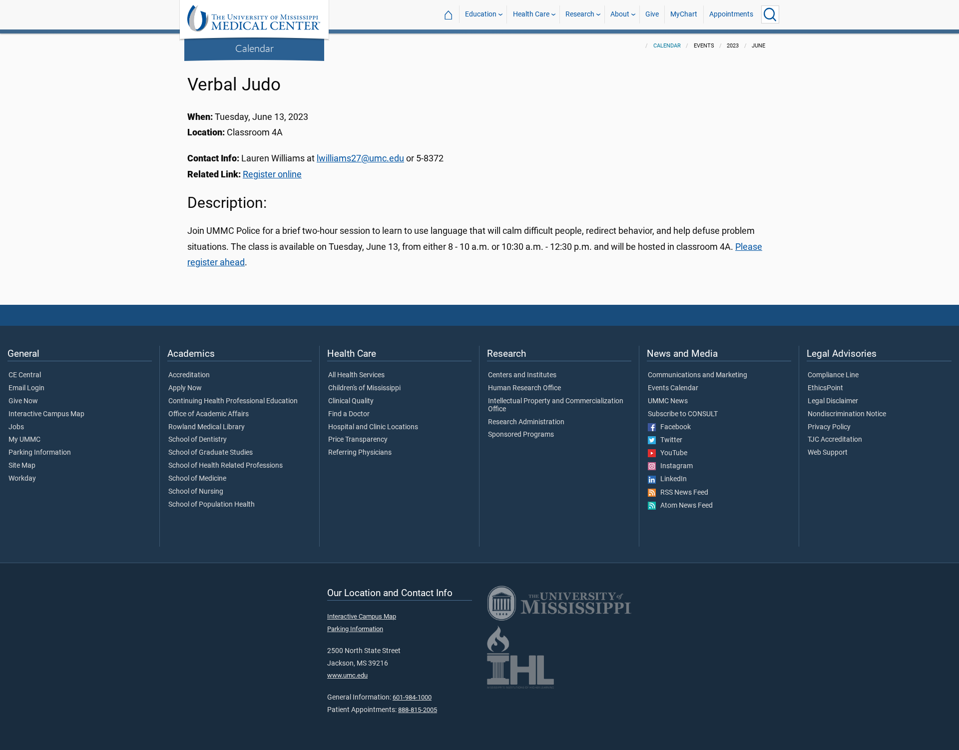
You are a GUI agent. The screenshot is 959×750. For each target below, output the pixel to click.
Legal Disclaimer (833, 401)
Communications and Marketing (697, 375)
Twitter (669, 440)
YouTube (671, 453)
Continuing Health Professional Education (233, 401)
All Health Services (356, 375)
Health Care (531, 14)
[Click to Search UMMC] (770, 14)
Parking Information (39, 453)
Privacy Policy (829, 427)
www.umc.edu (347, 675)
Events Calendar (673, 388)
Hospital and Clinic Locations (373, 427)
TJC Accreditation (835, 440)
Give (652, 14)
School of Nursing (195, 492)
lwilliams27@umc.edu (360, 158)
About (619, 14)
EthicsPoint (825, 388)
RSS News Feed (682, 493)
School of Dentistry (197, 440)
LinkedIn (671, 479)
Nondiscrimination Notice (847, 414)
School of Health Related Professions (225, 466)
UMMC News (668, 401)
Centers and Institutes (522, 375)
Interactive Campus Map (46, 414)
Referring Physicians (360, 453)
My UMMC (24, 440)
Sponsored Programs (521, 435)
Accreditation (189, 375)
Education (480, 14)
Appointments (731, 14)
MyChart (683, 14)
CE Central (24, 375)
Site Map (21, 466)
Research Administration (526, 422)
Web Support (828, 453)
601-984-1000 (412, 697)
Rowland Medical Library (206, 427)
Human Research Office (524, 388)
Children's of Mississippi (364, 388)
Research (579, 14)
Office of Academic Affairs (208, 414)
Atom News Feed (684, 506)
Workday (22, 479)
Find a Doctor (349, 414)
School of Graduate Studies (210, 453)
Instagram (674, 466)
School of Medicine (197, 479)
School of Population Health (211, 505)
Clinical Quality (351, 401)
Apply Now (185, 388)
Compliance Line (833, 375)
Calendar (254, 48)
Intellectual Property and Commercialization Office (555, 405)
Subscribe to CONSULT (683, 414)
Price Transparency (358, 440)
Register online (272, 174)
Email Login (26, 388)
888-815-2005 (417, 710)
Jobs (16, 427)
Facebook (673, 427)
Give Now (23, 401)
